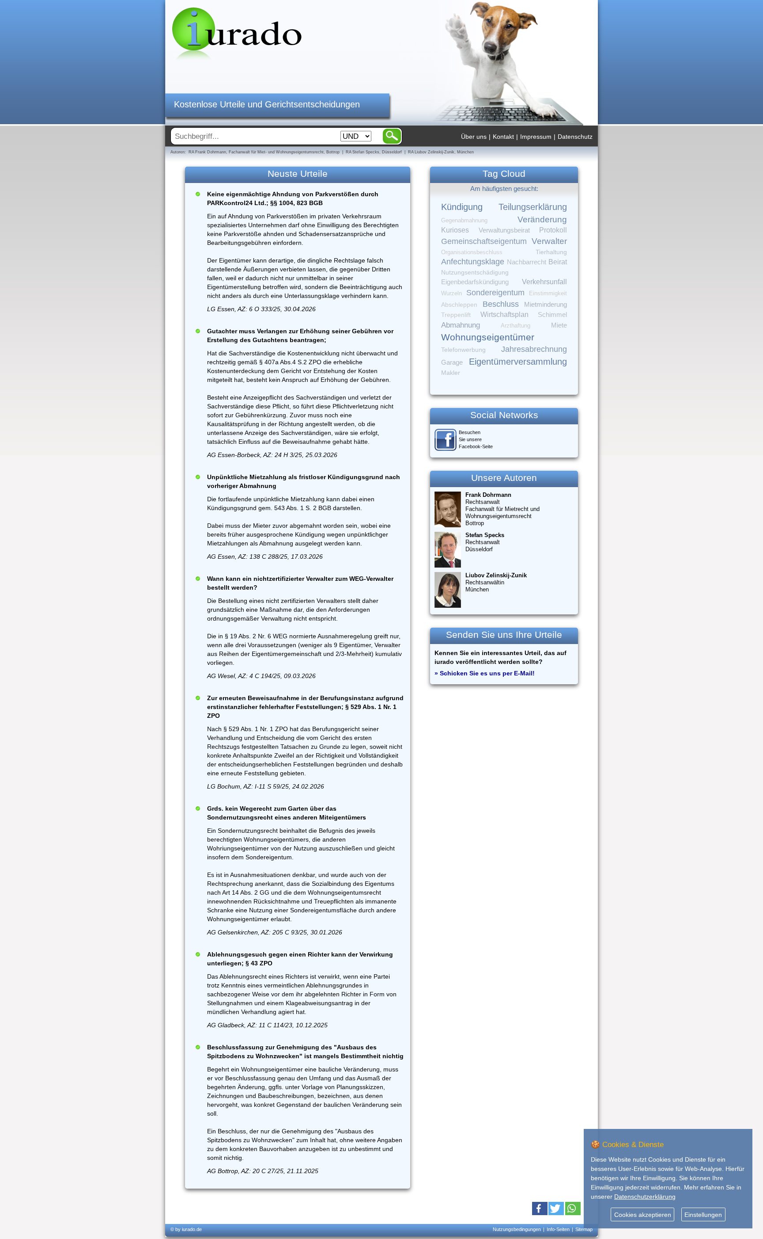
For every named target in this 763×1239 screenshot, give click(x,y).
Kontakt (503, 136)
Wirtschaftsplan (504, 314)
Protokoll (553, 230)
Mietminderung (545, 304)
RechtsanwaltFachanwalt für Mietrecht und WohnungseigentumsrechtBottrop (502, 509)
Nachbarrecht (526, 262)
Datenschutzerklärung (645, 1196)
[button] (540, 1208)
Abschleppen (459, 304)
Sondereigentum (495, 292)
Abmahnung (460, 325)
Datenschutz (575, 136)
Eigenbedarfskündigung (475, 282)
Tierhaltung (551, 251)
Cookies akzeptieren (642, 1214)
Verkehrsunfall (544, 282)
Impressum (535, 136)
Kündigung (462, 207)
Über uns (474, 136)
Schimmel (552, 314)
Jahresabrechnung (534, 349)
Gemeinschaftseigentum (484, 241)
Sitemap (584, 1229)
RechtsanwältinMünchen (496, 582)
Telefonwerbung (463, 349)
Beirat (557, 262)
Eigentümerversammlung (518, 361)
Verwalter (549, 241)
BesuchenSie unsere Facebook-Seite (476, 439)
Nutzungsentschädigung (475, 272)
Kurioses (455, 230)
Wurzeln (451, 293)
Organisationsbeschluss (471, 252)
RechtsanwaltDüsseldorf (484, 542)
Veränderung (542, 219)
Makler (450, 372)
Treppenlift (456, 315)
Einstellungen (703, 1214)
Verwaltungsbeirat (504, 230)
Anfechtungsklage (472, 261)
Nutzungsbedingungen (517, 1229)
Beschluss (501, 304)
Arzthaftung (515, 325)
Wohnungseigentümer (487, 337)
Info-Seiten (558, 1229)
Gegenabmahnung (464, 220)
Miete (559, 325)
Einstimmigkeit (548, 293)
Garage (452, 362)
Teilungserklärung (533, 207)
